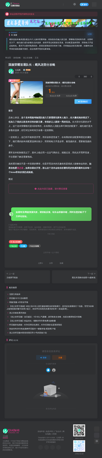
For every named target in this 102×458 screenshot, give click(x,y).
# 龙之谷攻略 (34, 246)
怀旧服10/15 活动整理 (18, 298)
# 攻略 (23, 246)
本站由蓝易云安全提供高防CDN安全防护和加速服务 (51, 439)
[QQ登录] (48, 370)
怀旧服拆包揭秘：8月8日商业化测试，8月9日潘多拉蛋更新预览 (35, 324)
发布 (85, 4)
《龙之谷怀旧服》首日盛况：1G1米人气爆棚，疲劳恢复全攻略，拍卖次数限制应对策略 (45, 316)
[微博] (52, 447)
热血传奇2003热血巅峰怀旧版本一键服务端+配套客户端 (32, 328)
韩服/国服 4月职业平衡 (18, 302)
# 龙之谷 (14, 246)
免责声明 (49, 431)
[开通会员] (96, 435)
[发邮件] (58, 447)
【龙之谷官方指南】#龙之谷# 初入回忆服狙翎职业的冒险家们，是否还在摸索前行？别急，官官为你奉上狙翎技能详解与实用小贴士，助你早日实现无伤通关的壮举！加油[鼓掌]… (50, 307)
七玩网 (17, 70)
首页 (9, 57)
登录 (44, 357)
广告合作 (57, 431)
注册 (60, 357)
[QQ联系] (46, 447)
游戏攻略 (17, 57)
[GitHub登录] (54, 370)
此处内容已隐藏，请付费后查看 (52, 188)
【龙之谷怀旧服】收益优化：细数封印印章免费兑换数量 (32, 320)
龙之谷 (20, 167)
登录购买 (84, 101)
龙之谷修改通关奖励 (17, 312)
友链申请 (41, 431)
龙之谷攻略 (27, 57)
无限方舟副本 (14, 294)
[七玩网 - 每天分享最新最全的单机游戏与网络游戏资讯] (11, 430)
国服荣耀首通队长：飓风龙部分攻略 (31, 64)
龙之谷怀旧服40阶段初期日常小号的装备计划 (28, 332)
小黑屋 (54, 434)
